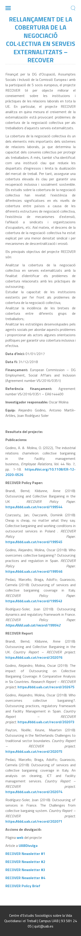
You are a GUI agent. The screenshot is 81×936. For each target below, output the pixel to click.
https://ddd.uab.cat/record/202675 (46, 687)
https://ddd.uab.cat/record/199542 (33, 625)
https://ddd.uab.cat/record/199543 (33, 601)
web (20, 837)
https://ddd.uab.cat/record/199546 (33, 571)
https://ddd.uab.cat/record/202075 (33, 751)
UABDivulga (28, 845)
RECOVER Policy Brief (22, 886)
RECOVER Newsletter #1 (25, 853)
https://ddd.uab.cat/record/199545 (33, 541)
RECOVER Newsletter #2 (25, 861)
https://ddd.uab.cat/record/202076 (33, 657)
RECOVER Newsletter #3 (25, 869)
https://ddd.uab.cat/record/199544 (34, 507)
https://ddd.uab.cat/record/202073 (46, 722)
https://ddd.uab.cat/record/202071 (33, 821)
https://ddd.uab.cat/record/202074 (33, 791)
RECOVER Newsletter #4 (25, 877)
